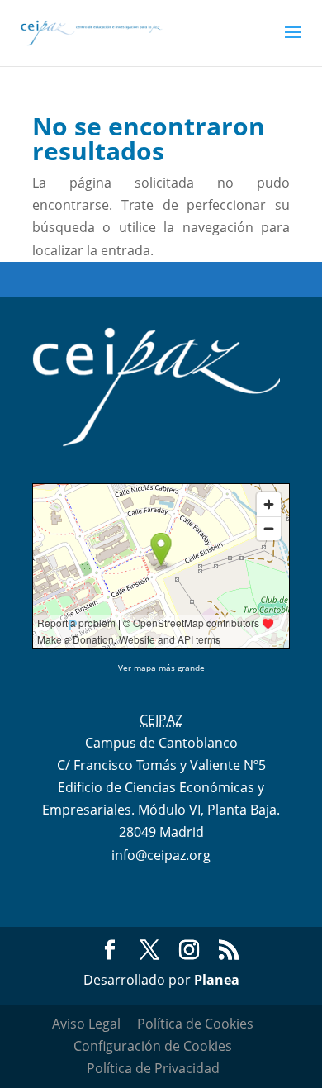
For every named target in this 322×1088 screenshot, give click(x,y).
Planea (216, 980)
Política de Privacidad (153, 1068)
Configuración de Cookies (152, 1046)
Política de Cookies (195, 1023)
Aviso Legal (86, 1023)
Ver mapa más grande (161, 667)
